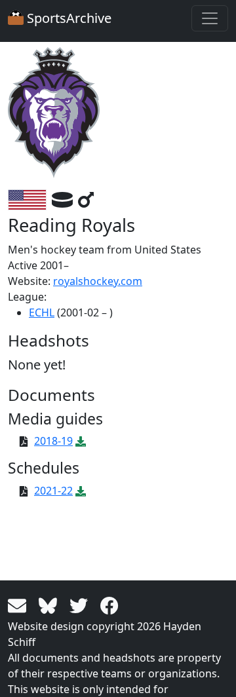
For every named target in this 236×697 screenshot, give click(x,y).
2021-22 (53, 490)
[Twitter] (80, 604)
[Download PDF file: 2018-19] (80, 441)
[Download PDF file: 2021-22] (80, 491)
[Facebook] (109, 604)
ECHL (41, 312)
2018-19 (53, 441)
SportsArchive (67, 18)
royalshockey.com (97, 281)
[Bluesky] (50, 604)
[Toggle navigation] (209, 18)
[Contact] (19, 604)
